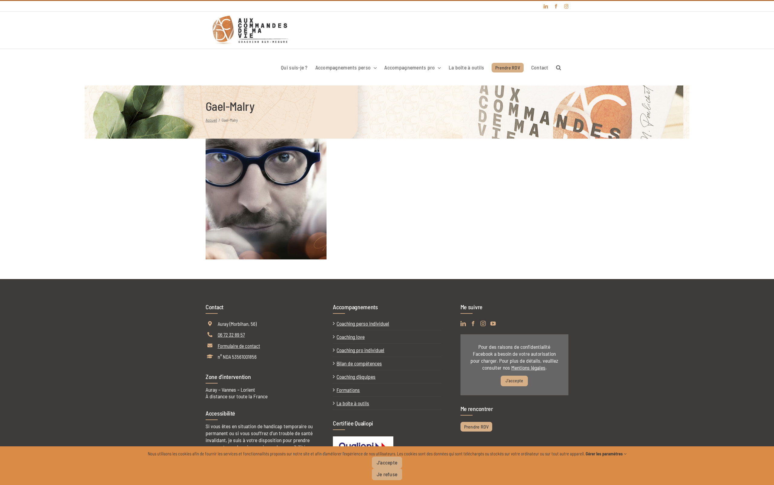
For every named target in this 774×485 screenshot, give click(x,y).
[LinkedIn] (463, 323)
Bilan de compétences (359, 363)
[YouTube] (493, 323)
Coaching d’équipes (356, 376)
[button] (558, 67)
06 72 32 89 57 (231, 335)
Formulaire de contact (239, 346)
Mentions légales (528, 367)
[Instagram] (483, 323)
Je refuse (387, 474)
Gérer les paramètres (605, 453)
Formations (348, 390)
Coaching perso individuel (363, 323)
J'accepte (514, 380)
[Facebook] (473, 323)
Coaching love (351, 336)
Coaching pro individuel (360, 350)
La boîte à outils (353, 403)
